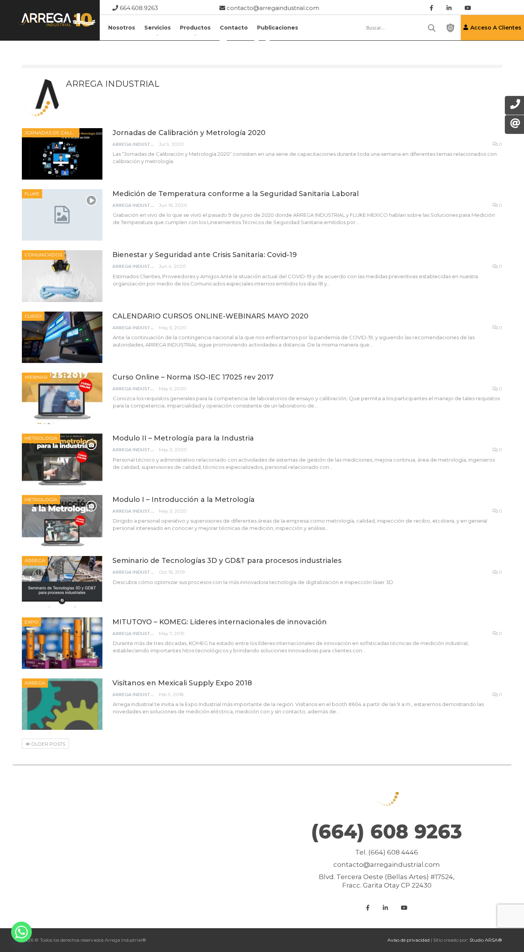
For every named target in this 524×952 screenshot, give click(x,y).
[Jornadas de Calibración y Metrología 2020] (62, 154)
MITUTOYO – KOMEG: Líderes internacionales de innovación (219, 622)
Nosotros (121, 27)
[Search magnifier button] (432, 28)
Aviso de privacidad (408, 940)
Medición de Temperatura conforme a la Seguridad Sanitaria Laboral (235, 194)
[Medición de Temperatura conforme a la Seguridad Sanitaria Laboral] (62, 215)
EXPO (31, 622)
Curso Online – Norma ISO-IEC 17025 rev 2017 (193, 377)
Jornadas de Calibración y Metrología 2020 (188, 133)
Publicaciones (277, 27)
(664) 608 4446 (393, 852)
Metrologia (41, 438)
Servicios (157, 27)
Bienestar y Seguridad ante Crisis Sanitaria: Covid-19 (204, 255)
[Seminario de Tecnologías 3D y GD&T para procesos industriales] (62, 581)
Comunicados (43, 254)
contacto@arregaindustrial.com (272, 8)
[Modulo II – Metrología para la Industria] (62, 459)
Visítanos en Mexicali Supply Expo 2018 (182, 683)
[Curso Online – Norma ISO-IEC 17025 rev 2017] (62, 398)
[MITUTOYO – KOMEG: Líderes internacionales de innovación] (62, 643)
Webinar (36, 377)
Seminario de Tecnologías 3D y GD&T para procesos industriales (226, 560)
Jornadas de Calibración (52, 132)
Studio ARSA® (486, 940)
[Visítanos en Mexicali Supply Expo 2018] (62, 704)
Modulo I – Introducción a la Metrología (183, 499)
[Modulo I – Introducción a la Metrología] (62, 520)
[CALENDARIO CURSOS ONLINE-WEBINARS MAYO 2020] (62, 337)
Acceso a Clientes (495, 27)
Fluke (32, 193)
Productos (195, 27)
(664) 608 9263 (386, 831)
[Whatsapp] (21, 932)
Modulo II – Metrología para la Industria (183, 438)
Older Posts (47, 744)
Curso (33, 316)
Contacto (234, 27)
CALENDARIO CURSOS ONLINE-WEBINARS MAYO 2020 (210, 316)
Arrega (35, 560)
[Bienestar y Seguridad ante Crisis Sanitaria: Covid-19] (62, 276)
